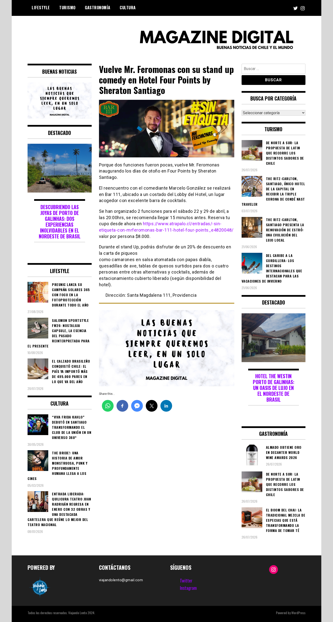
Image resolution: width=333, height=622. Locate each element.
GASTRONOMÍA (97, 7)
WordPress (298, 612)
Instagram (188, 588)
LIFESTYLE (41, 7)
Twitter (186, 580)
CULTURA (128, 7)
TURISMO (67, 7)
